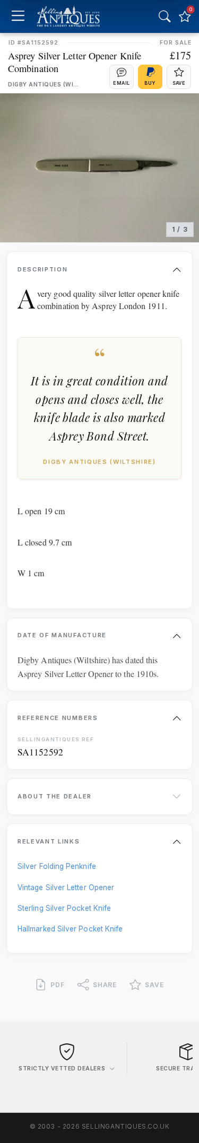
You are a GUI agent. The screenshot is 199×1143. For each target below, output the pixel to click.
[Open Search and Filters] (164, 16)
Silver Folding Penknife (57, 866)
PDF (57, 985)
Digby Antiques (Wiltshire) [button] (44, 84)
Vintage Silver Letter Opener (66, 887)
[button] (121, 77)
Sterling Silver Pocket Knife (64, 908)
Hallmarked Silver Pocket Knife (70, 929)
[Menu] (17, 17)
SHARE (105, 985)
